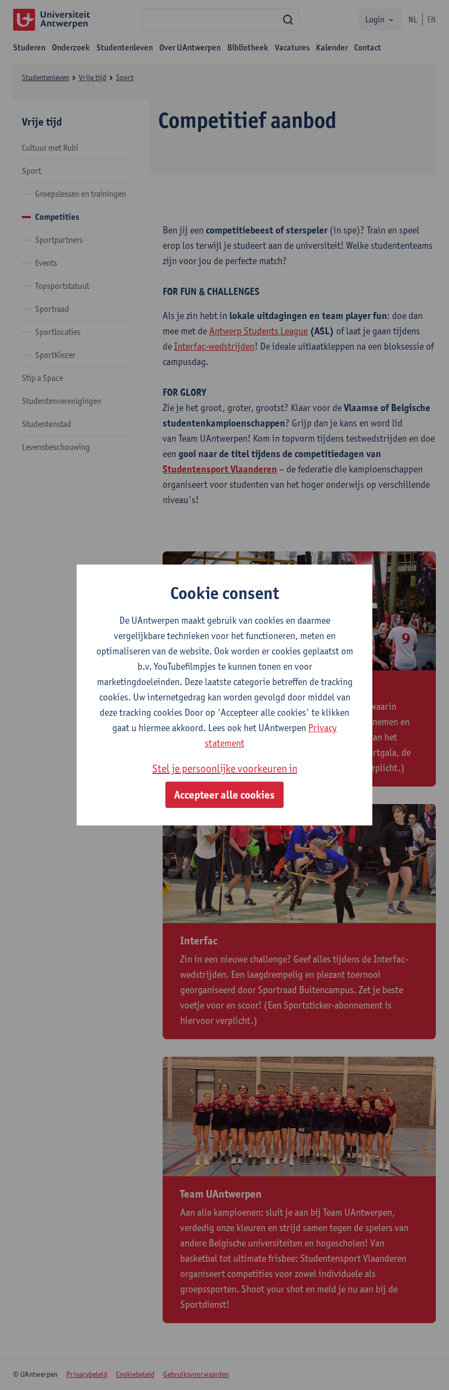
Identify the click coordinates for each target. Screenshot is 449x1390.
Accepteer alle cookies (224, 794)
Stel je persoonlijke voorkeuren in (224, 768)
